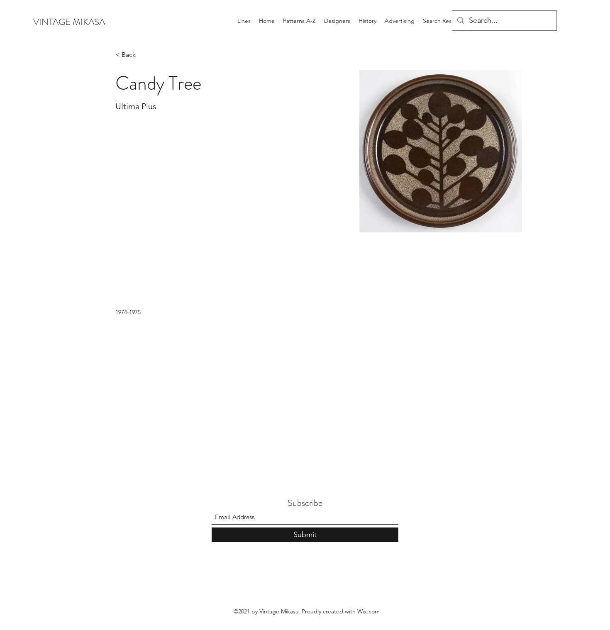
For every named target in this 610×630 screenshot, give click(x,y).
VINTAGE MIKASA (69, 21)
